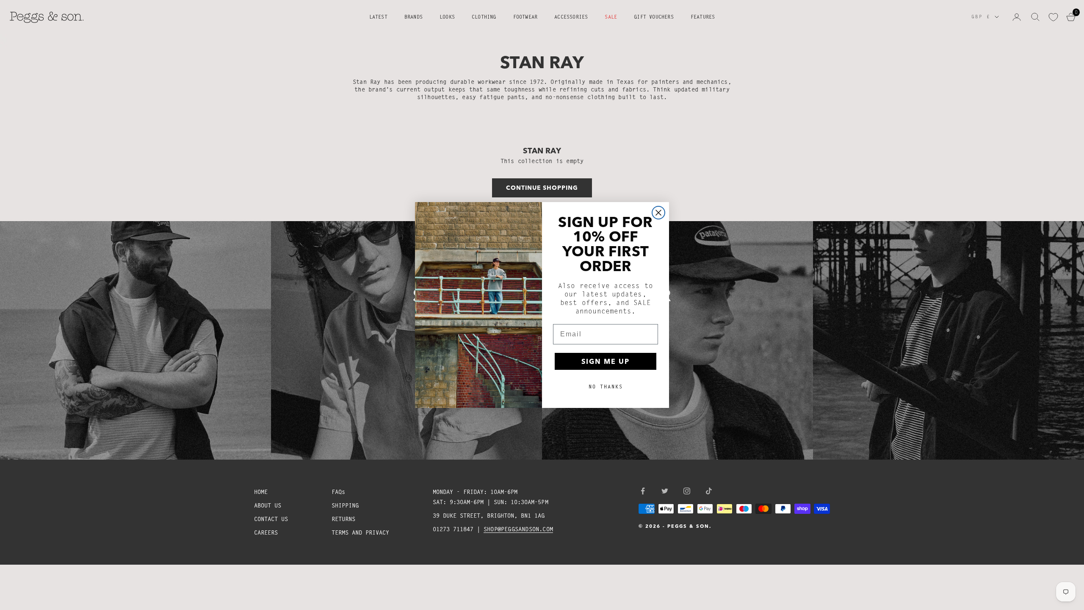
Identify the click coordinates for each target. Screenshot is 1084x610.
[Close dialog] (658, 212)
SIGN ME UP (605, 361)
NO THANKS (606, 386)
